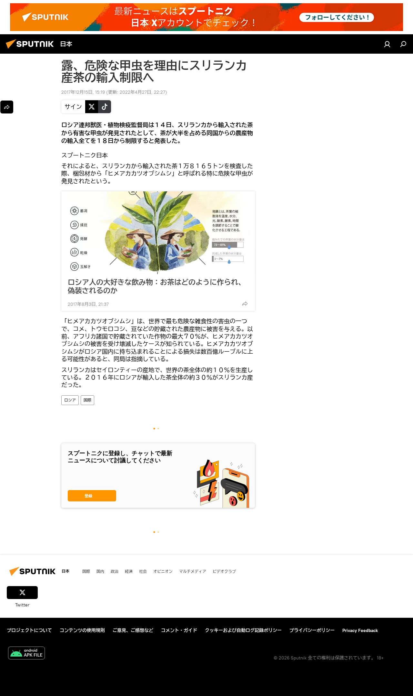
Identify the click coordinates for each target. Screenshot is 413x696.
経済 (129, 571)
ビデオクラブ (224, 571)
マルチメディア (192, 571)
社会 (143, 571)
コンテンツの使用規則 (82, 630)
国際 (87, 400)
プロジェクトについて (29, 630)
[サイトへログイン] (387, 43)
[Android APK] (26, 654)
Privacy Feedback (360, 630)
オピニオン (163, 571)
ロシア (70, 400)
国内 (100, 571)
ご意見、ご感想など (133, 630)
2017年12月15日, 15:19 (83, 92)
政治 (114, 571)
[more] (244, 303)
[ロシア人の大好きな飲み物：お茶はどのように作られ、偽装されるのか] (158, 232)
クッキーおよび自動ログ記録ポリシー (243, 630)
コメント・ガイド (179, 630)
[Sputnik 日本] (31, 49)
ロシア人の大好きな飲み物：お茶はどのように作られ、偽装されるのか (156, 286)
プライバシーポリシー (312, 630)
